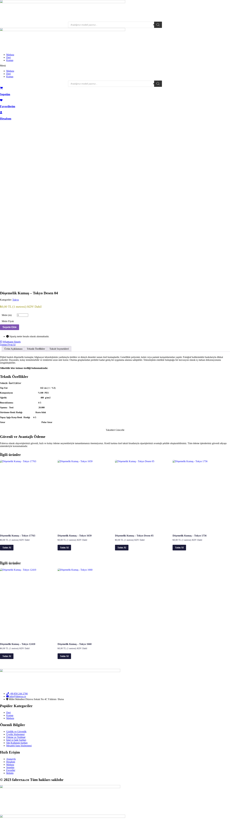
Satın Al (7, 547)
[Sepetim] (1, 88)
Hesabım (5, 118)
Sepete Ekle (10, 327)
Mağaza (10, 54)
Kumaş (9, 60)
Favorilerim (7, 106)
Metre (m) (7, 315)
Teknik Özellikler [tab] (36, 348)
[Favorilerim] (1, 100)
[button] (115, 65)
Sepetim (5, 94)
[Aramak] (158, 25)
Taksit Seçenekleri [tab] (59, 348)
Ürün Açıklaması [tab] (13, 348)
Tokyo (15, 299)
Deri (8, 57)
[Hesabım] (1, 112)
